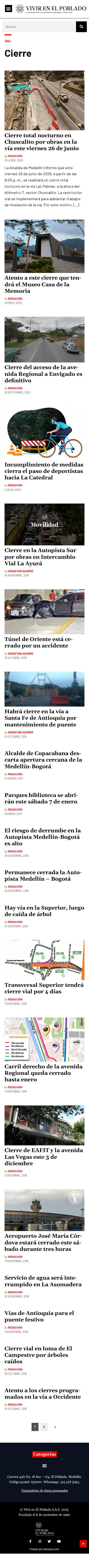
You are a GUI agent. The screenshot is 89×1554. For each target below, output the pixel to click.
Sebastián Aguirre (20, 571)
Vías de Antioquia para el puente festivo (39, 1316)
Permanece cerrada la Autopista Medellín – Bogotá (43, 876)
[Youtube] (59, 1541)
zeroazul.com (51, 1549)
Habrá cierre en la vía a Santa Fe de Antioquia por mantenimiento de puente (40, 718)
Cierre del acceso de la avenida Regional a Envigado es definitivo (43, 374)
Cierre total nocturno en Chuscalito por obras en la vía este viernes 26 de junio (42, 142)
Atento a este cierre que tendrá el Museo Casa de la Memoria (43, 284)
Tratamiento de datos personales (44, 1491)
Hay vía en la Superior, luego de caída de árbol (44, 911)
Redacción (15, 156)
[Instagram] (40, 1541)
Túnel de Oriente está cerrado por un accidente (39, 642)
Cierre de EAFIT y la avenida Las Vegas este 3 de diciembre (44, 1157)
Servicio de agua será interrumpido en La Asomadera (43, 1281)
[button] (8, 8)
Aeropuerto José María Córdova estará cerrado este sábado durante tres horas (43, 1243)
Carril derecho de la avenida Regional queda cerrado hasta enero (44, 1073)
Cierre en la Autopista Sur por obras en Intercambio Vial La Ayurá (40, 557)
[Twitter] (49, 1541)
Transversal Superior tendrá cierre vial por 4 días (44, 988)
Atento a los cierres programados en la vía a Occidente (43, 1394)
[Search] (81, 26)
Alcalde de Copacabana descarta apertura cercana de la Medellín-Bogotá (43, 760)
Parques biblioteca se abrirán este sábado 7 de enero (41, 798)
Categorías (44, 1454)
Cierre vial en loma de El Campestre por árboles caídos (38, 1355)
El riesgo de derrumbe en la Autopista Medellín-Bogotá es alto (43, 837)
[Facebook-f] (30, 1541)
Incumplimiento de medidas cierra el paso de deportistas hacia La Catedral (44, 471)
